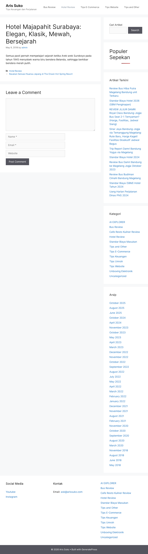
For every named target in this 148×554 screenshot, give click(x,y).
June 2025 (115, 312)
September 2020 (119, 435)
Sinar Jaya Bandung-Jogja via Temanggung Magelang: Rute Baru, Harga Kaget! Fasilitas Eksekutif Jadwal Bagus (125, 136)
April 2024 (115, 322)
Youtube (10, 491)
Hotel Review (68, 7)
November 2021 (118, 411)
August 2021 (116, 416)
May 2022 (115, 381)
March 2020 (116, 445)
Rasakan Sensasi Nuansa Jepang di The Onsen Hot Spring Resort (41, 74)
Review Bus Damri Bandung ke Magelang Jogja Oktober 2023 (125, 166)
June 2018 (115, 460)
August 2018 (116, 455)
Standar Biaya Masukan (123, 241)
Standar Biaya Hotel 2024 (124, 157)
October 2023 (117, 332)
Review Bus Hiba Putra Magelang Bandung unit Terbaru (123, 92)
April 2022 (115, 386)
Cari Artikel (115, 24)
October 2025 (117, 303)
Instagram (11, 496)
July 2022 (115, 376)
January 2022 (117, 401)
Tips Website (111, 7)
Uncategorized (117, 276)
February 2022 (117, 396)
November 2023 (118, 327)
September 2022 (119, 366)
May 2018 (115, 465)
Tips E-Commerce (90, 7)
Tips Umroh (116, 261)
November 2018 (118, 450)
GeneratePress (89, 549)
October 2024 (117, 317)
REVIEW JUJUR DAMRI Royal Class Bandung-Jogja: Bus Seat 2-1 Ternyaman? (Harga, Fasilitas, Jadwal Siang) (125, 117)
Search (135, 30)
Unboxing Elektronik (121, 271)
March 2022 (116, 391)
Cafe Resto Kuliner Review (124, 231)
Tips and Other (131, 7)
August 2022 (116, 371)
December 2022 (118, 352)
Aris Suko (14, 5)
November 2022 (118, 357)
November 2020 (118, 425)
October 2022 (117, 362)
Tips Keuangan (118, 256)
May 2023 (115, 337)
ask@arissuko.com (72, 491)
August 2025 (116, 307)
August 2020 (116, 440)
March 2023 (116, 347)
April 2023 (115, 342)
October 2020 (117, 430)
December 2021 (118, 406)
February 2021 (117, 420)
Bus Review (50, 7)
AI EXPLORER (117, 222)
